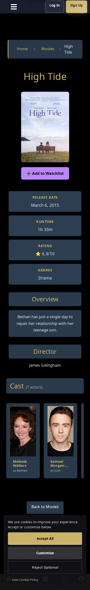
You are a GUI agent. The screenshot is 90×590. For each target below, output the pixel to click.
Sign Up (76, 5)
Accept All (45, 538)
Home (22, 48)
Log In (54, 5)
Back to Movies (45, 506)
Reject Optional (45, 567)
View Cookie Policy (25, 580)
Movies (47, 48)
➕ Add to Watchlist (45, 173)
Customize (45, 553)
